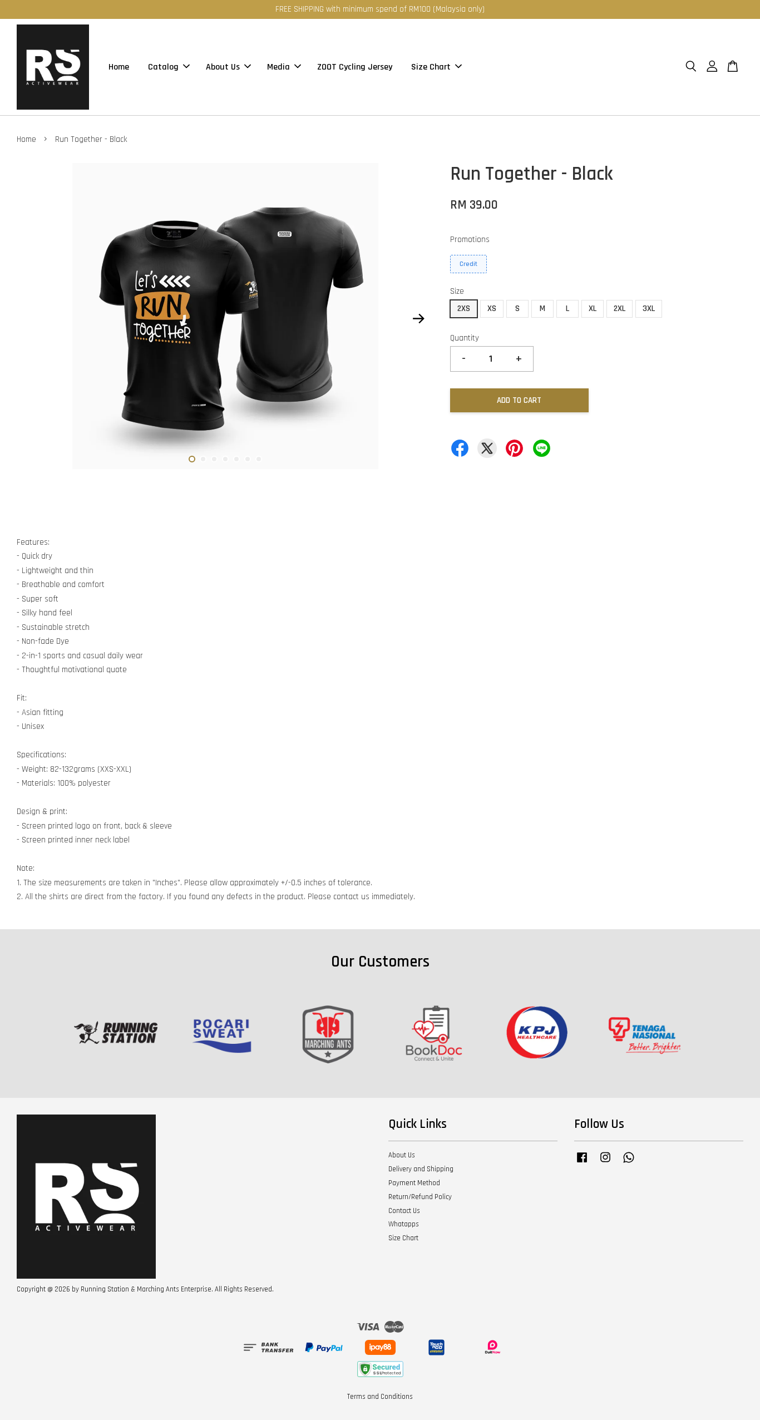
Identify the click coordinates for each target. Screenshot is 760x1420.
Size (457, 291)
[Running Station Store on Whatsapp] (628, 1162)
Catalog (163, 67)
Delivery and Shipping (420, 1169)
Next (418, 319)
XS (491, 308)
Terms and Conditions (380, 1396)
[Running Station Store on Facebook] (582, 1162)
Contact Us (404, 1210)
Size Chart (431, 67)
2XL (619, 308)
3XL (649, 308)
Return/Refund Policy (420, 1196)
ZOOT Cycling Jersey (354, 67)
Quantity (464, 338)
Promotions (470, 239)
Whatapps (403, 1224)
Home (118, 67)
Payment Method (414, 1183)
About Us (223, 67)
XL (592, 308)
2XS (463, 308)
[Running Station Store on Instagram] (605, 1162)
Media (278, 67)
